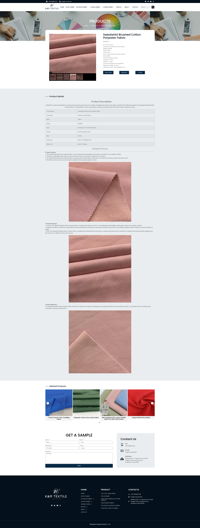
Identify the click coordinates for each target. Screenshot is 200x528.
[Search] (153, 7)
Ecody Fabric (70, 7)
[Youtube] (150, 1)
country (81, 445)
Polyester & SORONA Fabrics (110, 505)
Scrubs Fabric (108, 7)
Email (81, 440)
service (118, 7)
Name (47, 440)
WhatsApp (48, 445)
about (127, 7)
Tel (126, 444)
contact (135, 7)
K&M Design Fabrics (107, 503)
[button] (108, 72)
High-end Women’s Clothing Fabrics (110, 499)
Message (48, 451)
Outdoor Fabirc (81, 7)
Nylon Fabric (105, 496)
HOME (62, 7)
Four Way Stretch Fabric (109, 508)
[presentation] (47, 403)
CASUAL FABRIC (95, 7)
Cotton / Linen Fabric (108, 26)
